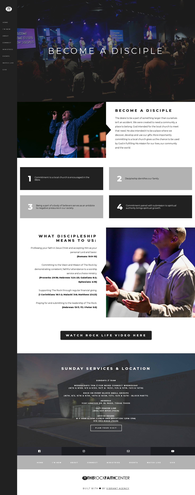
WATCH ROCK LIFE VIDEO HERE (106, 335)
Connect (7, 43)
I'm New (6, 29)
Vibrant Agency (117, 488)
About (6, 36)
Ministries (8, 49)
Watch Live (8, 63)
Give (5, 70)
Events (6, 56)
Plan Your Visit (106, 428)
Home (5, 22)
